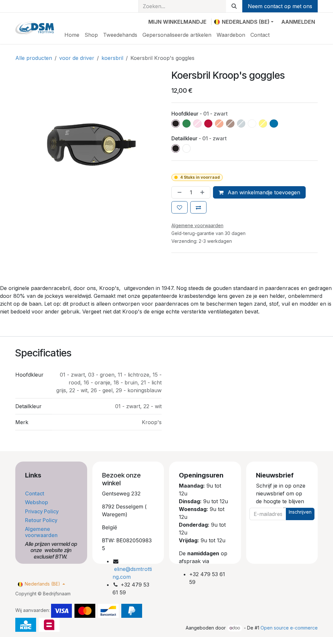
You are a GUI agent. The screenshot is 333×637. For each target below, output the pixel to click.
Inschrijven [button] (300, 512)
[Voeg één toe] (203, 192)
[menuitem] (72, 34)
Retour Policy (42, 520)
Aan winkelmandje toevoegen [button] (263, 192)
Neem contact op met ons (280, 6)
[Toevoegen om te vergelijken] (198, 207)
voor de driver (76, 58)
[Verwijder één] (178, 192)
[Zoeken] (234, 6)
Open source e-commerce (289, 627)
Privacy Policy (42, 511)
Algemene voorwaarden (42, 532)
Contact (35, 493)
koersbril (112, 58)
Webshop (37, 502)
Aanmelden (298, 22)
